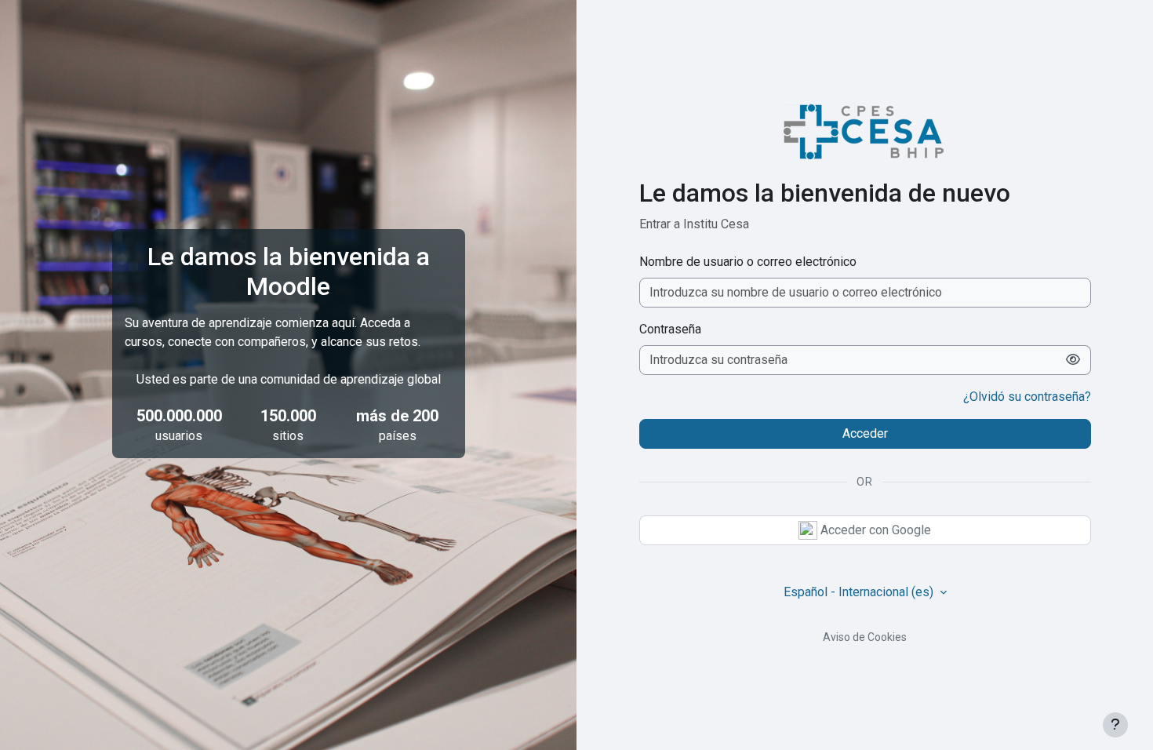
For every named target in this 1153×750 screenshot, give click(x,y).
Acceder (865, 433)
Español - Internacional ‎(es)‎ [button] (860, 591)
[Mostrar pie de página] (1115, 724)
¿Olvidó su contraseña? (1027, 396)
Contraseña (670, 329)
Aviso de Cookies (865, 637)
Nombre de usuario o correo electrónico (748, 261)
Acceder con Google (874, 529)
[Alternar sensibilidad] (1073, 360)
